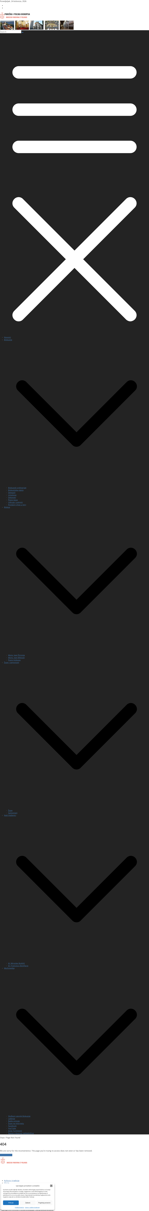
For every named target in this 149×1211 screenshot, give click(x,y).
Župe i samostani (11, 662)
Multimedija (9, 968)
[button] (51, 1186)
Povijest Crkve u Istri (17, 505)
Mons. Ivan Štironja (16, 655)
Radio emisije (14, 1121)
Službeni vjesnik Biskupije (19, 1116)
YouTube (12, 1128)
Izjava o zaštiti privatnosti (32, 1207)
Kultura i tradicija (11, 1180)
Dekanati (12, 497)
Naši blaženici (10, 815)
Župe (10, 810)
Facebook (12, 1126)
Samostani (12, 813)
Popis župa (13, 500)
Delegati (11, 492)
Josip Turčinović (15, 1131)
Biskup (7, 507)
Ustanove (12, 495)
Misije (6, 1183)
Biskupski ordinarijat (17, 488)
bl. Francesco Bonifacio (18, 966)
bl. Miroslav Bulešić (16, 963)
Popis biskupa (14, 660)
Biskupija (8, 340)
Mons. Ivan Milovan (16, 657)
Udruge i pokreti (15, 502)
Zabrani (27, 1203)
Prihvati (10, 1203)
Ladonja (11, 1118)
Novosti (7, 337)
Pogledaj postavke (44, 1203)
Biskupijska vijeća (15, 490)
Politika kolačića (19, 1207)
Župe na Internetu (16, 1123)
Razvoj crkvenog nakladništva (21, 1133)
